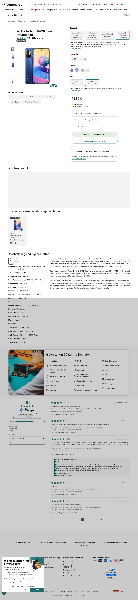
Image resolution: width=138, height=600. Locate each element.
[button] (118, 4)
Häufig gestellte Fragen (71, 570)
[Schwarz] (72, 70)
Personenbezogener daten (68, 591)
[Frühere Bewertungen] (79, 519)
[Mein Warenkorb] (135, 4)
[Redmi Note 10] (17, 225)
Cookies (52, 591)
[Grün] (83, 70)
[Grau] (88, 70)
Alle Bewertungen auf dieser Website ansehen (27, 418)
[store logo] (12, 4)
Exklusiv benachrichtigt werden (96, 134)
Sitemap (96, 591)
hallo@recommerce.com (76, 565)
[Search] (68, 4)
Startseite (11, 21)
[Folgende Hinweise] (101, 519)
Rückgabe (66, 573)
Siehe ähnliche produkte (95, 141)
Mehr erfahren (76, 49)
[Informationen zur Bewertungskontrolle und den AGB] (36, 413)
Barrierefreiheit (85, 591)
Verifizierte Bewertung (122, 402)
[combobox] (47, 4)
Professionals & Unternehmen (73, 576)
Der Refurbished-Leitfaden (45, 567)
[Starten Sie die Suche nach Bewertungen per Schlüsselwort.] (44, 443)
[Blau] (77, 70)
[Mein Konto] (130, 4)
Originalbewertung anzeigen (59, 414)
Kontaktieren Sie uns (70, 562)
